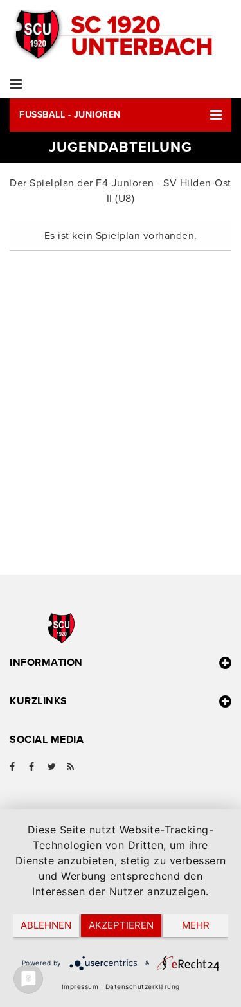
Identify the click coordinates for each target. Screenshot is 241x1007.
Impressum (80, 986)
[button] (120, 115)
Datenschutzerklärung (142, 986)
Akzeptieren (121, 925)
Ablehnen (46, 925)
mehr (196, 925)
